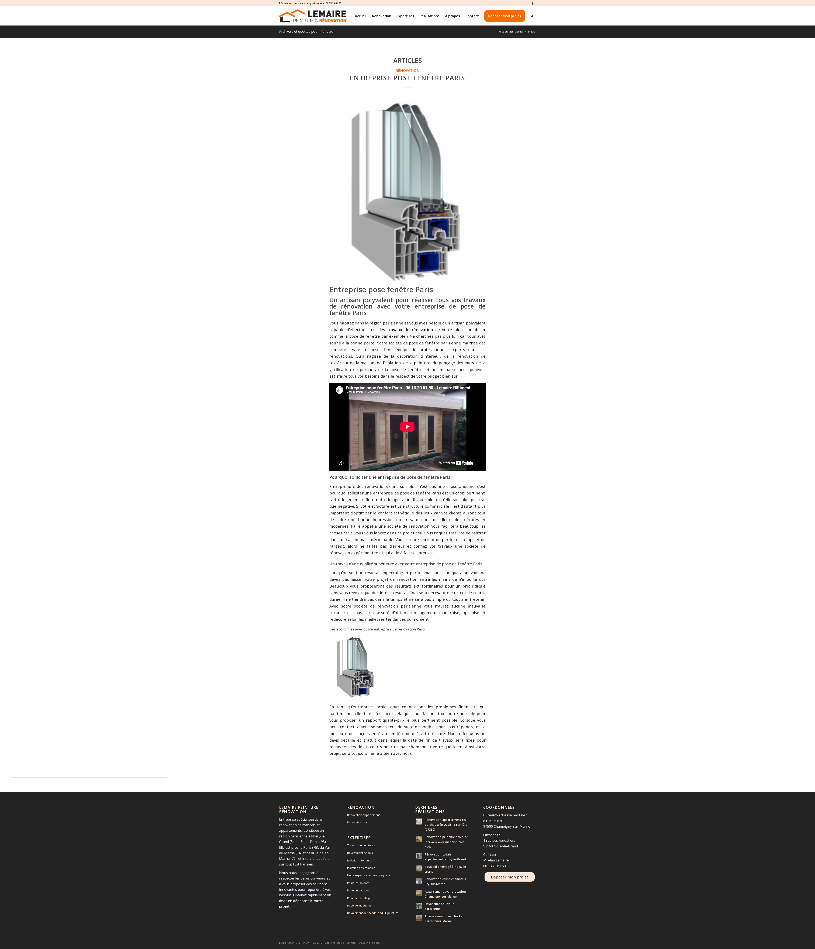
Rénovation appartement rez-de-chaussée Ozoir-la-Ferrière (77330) (446, 824)
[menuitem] (360, 15)
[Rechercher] (532, 15)
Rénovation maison (359, 822)
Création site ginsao (369, 942)
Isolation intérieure (359, 860)
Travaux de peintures (361, 845)
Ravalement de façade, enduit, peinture (372, 913)
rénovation (408, 70)
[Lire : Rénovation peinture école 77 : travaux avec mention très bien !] (419, 839)
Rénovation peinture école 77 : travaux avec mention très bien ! (446, 842)
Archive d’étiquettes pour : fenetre (306, 31)
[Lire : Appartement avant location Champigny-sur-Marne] (419, 893)
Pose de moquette (359, 905)
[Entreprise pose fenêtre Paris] (407, 189)
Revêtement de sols (360, 853)
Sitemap (351, 942)
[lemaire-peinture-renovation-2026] (312, 15)
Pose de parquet (358, 890)
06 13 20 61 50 (333, 3)
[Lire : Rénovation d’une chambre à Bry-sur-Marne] (419, 881)
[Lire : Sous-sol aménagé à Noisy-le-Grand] (419, 868)
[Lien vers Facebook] (533, 3)
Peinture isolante (358, 883)
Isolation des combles (361, 868)
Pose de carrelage (359, 898)
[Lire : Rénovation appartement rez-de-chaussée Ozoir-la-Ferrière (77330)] (419, 821)
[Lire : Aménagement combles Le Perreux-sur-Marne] (419, 918)
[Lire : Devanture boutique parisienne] (419, 905)
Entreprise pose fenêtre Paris (407, 78)
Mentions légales (334, 942)
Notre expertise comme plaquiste (368, 875)
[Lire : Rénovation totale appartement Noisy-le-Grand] (419, 856)
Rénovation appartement (363, 815)
